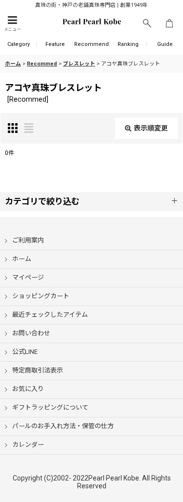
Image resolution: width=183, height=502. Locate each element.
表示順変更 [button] (151, 128)
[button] (12, 24)
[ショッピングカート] (169, 24)
